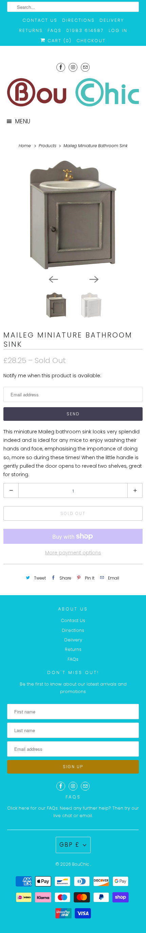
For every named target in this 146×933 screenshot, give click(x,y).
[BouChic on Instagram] (73, 67)
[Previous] (52, 279)
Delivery (111, 20)
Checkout (91, 40)
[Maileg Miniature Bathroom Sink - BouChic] (73, 214)
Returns (31, 30)
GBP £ (69, 845)
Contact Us (39, 20)
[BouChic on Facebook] (60, 67)
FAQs (54, 30)
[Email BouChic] (85, 67)
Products (48, 146)
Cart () (58, 40)
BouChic (81, 864)
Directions (78, 20)
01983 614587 (85, 30)
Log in (118, 30)
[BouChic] (73, 92)
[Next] (93, 279)
